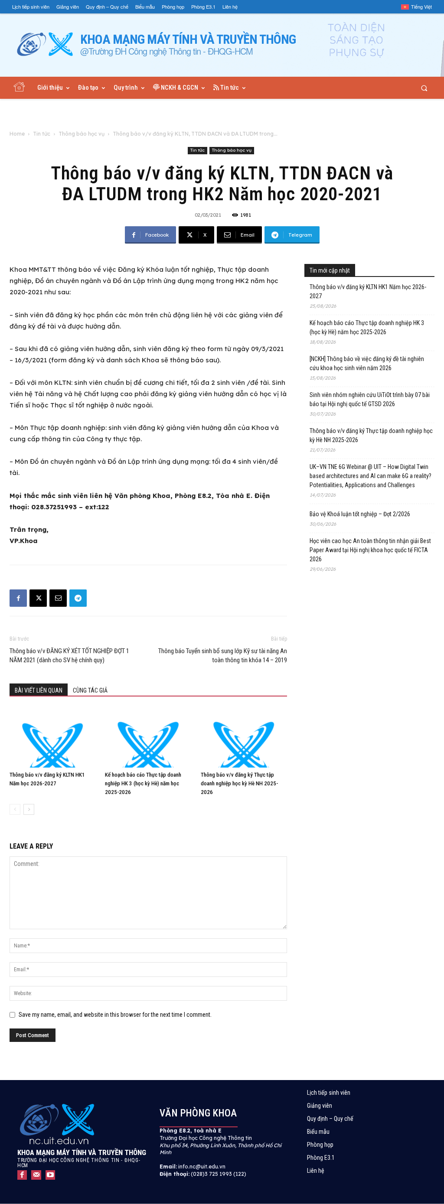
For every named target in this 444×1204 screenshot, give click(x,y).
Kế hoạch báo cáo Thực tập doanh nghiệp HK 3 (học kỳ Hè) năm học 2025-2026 (143, 783)
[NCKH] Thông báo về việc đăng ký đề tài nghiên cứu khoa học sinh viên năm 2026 (367, 363)
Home (17, 133)
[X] (38, 598)
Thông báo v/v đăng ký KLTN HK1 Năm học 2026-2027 (368, 291)
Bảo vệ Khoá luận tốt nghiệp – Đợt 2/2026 (360, 514)
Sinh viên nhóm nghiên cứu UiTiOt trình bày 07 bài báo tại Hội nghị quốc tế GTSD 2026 (370, 399)
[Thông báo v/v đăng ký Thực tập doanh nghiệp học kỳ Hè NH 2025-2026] (244, 738)
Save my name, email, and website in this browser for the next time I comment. (115, 1014)
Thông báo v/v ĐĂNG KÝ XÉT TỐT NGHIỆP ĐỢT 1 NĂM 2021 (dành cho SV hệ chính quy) (69, 655)
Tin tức (41, 133)
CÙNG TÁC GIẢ (90, 690)
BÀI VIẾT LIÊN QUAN (38, 690)
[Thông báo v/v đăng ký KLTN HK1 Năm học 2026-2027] (53, 738)
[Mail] (36, 1175)
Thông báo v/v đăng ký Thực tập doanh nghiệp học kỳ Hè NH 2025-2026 (239, 783)
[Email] (58, 598)
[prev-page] (15, 809)
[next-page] (28, 809)
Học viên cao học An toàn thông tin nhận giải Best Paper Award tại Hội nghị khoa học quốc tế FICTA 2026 (370, 550)
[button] (424, 88)
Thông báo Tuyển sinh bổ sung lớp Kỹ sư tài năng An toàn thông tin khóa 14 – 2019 (222, 655)
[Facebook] (18, 598)
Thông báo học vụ (81, 133)
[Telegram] (78, 598)
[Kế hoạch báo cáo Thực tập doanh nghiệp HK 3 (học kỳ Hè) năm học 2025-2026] (148, 738)
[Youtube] (50, 1175)
